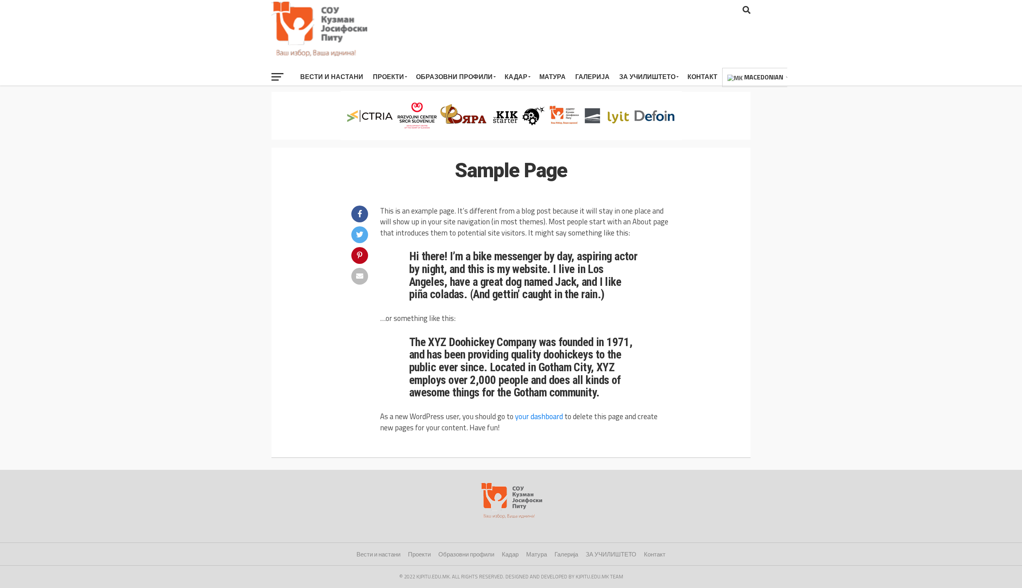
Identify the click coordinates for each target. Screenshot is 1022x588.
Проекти (388, 76)
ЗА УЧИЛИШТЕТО (647, 76)
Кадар (516, 76)
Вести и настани (331, 76)
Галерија (592, 76)
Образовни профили (454, 76)
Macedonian (763, 77)
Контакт (702, 76)
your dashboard (539, 416)
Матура (552, 76)
